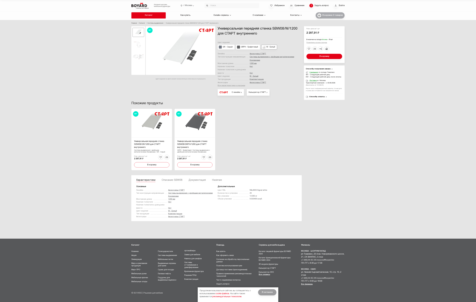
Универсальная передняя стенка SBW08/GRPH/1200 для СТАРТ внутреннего (192, 144)
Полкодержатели (165, 251)
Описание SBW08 (172, 180)
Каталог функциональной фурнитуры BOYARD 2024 (275, 259)
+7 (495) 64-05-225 (309, 260)
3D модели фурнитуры (268, 264)
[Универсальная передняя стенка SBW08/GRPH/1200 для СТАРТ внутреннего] (195, 139)
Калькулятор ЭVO (266, 272)
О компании (258, 15)
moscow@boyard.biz (325, 260)
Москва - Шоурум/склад (313, 251)
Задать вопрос (223, 284)
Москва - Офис (308, 269)
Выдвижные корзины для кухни (167, 265)
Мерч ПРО (135, 270)
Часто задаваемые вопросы (228, 280)
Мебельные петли (165, 259)
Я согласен (267, 292)
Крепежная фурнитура (194, 271)
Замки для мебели (192, 255)
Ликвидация (136, 259)
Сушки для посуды (166, 270)
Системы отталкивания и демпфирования (191, 265)
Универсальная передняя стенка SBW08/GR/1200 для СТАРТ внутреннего (149, 144)
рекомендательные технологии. (227, 297)
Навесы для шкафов (193, 259)
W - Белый (254, 76)
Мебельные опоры (139, 281)
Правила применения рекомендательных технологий (234, 275)
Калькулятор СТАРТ (267, 268)
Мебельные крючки (139, 278)
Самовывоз (313, 72)
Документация (197, 180)
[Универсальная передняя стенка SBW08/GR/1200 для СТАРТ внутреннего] (152, 139)
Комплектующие (257, 79)
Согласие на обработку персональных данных (232, 261)
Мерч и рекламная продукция (139, 265)
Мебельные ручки (139, 274)
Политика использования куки (229, 266)
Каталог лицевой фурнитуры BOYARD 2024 (275, 253)
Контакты (294, 15)
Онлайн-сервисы (221, 15)
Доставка (313, 80)
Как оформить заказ (225, 255)
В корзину (324, 56)
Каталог (148, 15)
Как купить (185, 15)
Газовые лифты (164, 274)
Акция (133, 255)
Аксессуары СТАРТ (258, 54)
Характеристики (145, 180)
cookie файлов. (222, 294)
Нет (251, 66)
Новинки (135, 251)
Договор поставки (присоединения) (231, 270)
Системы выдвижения (167, 255)
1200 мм (253, 63)
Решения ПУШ (190, 275)
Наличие (217, 180)
